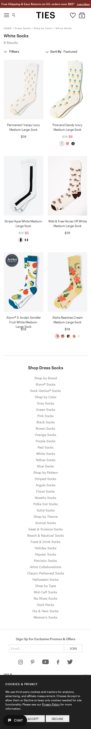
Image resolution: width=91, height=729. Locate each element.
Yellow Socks (46, 460)
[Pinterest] (33, 663)
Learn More (83, 4)
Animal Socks (45, 523)
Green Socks (45, 409)
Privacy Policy (51, 704)
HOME (8, 28)
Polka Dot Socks (45, 504)
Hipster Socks (45, 554)
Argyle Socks (46, 485)
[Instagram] (21, 663)
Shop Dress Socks (45, 367)
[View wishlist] (73, 14)
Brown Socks (45, 428)
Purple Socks (46, 441)
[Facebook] (58, 663)
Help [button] (8, 675)
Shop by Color (43, 28)
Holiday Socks (45, 548)
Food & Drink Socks (45, 542)
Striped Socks (45, 479)
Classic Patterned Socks (45, 573)
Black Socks (45, 422)
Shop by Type (45, 586)
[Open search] (14, 14)
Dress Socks (23, 28)
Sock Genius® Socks (45, 391)
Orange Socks (45, 435)
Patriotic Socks (45, 561)
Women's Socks (45, 617)
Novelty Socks (45, 498)
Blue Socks (45, 466)
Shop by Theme (46, 516)
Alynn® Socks (45, 384)
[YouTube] (46, 663)
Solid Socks (46, 510)
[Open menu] (6, 14)
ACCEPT (33, 718)
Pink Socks (45, 416)
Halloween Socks (45, 579)
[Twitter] (70, 663)
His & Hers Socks (45, 611)
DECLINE (57, 718)
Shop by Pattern (45, 472)
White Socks (64, 28)
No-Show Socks (45, 598)
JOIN (73, 648)
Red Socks (46, 447)
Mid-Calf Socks (45, 592)
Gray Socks (45, 403)
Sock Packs (45, 605)
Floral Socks (45, 491)
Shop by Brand (45, 378)
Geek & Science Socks (45, 529)
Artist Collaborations (45, 567)
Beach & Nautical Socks (45, 535)
